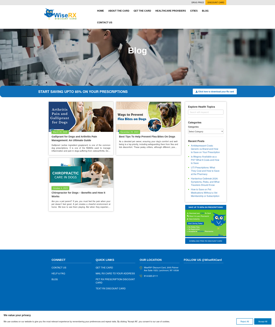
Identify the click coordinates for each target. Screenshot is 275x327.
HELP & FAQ (58, 273)
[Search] (218, 112)
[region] (137, 319)
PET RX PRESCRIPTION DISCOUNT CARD (115, 281)
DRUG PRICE (197, 2)
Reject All (244, 321)
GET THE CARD (104, 267)
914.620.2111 (151, 275)
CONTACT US (59, 267)
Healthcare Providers (170, 11)
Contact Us (104, 22)
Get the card (142, 11)
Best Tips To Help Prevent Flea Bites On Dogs (147, 136)
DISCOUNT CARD (216, 2)
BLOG (55, 279)
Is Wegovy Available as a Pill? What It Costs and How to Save (205, 160)
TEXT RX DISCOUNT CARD (111, 288)
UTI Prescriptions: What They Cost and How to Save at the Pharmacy (205, 171)
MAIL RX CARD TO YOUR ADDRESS (115, 273)
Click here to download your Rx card (216, 91)
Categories (193, 126)
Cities (194, 11)
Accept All (262, 321)
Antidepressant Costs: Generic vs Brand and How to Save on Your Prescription (205, 149)
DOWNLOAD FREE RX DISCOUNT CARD (205, 241)
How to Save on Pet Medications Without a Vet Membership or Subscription (205, 193)
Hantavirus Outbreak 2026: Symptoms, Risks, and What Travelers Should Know (205, 182)
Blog (205, 11)
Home (100, 11)
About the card (118, 11)
